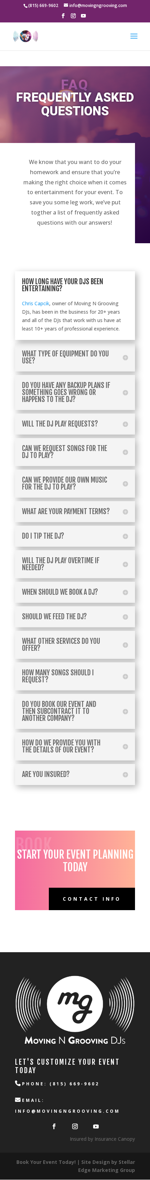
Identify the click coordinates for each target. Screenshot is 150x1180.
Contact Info (92, 898)
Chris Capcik (35, 303)
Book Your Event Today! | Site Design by (67, 1162)
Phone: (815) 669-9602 (60, 1084)
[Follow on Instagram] (75, 1126)
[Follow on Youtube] (96, 1126)
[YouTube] (83, 17)
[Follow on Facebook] (54, 1126)
